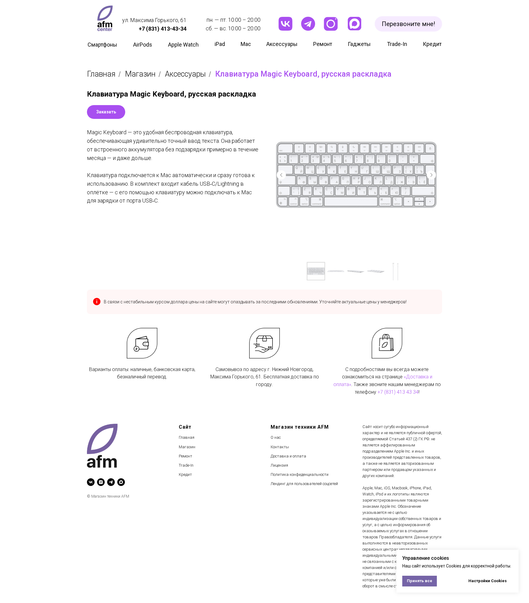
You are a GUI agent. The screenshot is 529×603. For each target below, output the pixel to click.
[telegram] (111, 482)
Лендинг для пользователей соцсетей (304, 483)
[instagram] (101, 482)
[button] (408, 24)
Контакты (280, 447)
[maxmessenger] (121, 482)
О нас (276, 437)
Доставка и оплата (288, 456)
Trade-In (186, 465)
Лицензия (279, 465)
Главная (101, 74)
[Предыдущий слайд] (281, 175)
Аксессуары (185, 74)
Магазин (140, 74)
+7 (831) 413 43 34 (397, 392)
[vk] (91, 482)
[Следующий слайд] (431, 175)
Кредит (185, 474)
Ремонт (185, 456)
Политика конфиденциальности (299, 474)
